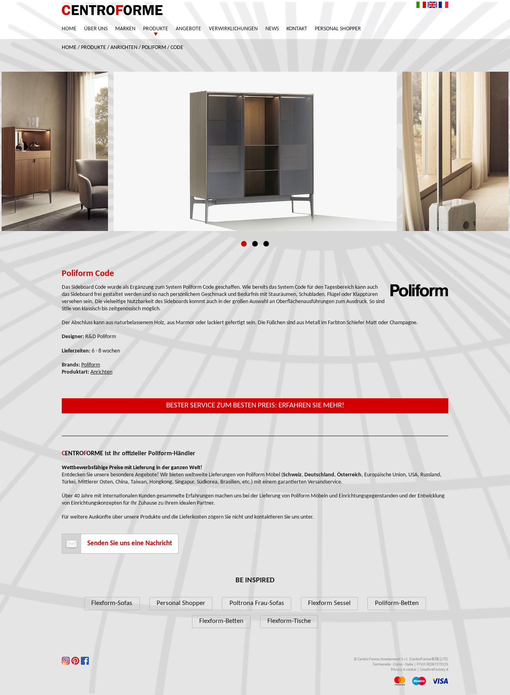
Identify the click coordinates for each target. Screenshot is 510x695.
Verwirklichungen (233, 29)
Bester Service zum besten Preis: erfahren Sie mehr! (255, 405)
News (272, 29)
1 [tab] (244, 244)
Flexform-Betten (221, 621)
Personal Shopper (338, 29)
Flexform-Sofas (111, 603)
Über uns (96, 29)
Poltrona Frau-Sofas (257, 603)
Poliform (154, 48)
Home (69, 29)
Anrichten (123, 48)
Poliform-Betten (397, 603)
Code (177, 48)
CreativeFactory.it (434, 670)
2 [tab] (255, 244)
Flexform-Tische (289, 621)
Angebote (188, 29)
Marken (125, 29)
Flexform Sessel (329, 603)
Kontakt (296, 29)
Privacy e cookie (403, 670)
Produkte (155, 29)
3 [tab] (266, 244)
